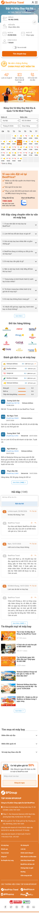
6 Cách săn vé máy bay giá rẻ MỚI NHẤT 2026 (27, 646)
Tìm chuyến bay (19, 54)
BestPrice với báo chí (27, 864)
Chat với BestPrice (28, 198)
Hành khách (12, 40)
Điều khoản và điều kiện (28, 856)
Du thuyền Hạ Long (7, 860)
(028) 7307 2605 (14, 810)
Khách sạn (4, 849)
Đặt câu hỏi (19, 504)
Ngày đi (10, 32)
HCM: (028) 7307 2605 (8, 205)
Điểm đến (11, 25)
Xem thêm (18, 316)
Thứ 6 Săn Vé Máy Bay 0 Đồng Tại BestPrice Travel (26, 633)
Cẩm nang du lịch (26, 875)
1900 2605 (7, 201)
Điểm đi (10, 17)
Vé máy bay (5, 845)
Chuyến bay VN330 (12, 451)
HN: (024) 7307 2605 (8, 203)
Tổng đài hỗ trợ (8, 198)
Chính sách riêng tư (27, 853)
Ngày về (29, 32)
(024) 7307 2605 (25, 817)
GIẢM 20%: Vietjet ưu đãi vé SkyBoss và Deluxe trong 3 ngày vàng (27, 699)
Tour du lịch (5, 853)
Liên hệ (23, 849)
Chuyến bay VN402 (12, 418)
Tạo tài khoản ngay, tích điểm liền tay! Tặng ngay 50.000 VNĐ (26, 659)
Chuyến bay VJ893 (12, 473)
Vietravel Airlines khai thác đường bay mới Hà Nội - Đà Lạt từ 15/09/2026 (27, 686)
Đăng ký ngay (19, 783)
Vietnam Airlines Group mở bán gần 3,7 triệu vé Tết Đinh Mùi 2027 (27, 674)
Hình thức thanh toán (28, 860)
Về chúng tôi (25, 845)
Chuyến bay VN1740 (12, 403)
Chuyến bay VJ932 (12, 436)
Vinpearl (4, 856)
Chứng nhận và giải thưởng (27, 870)
